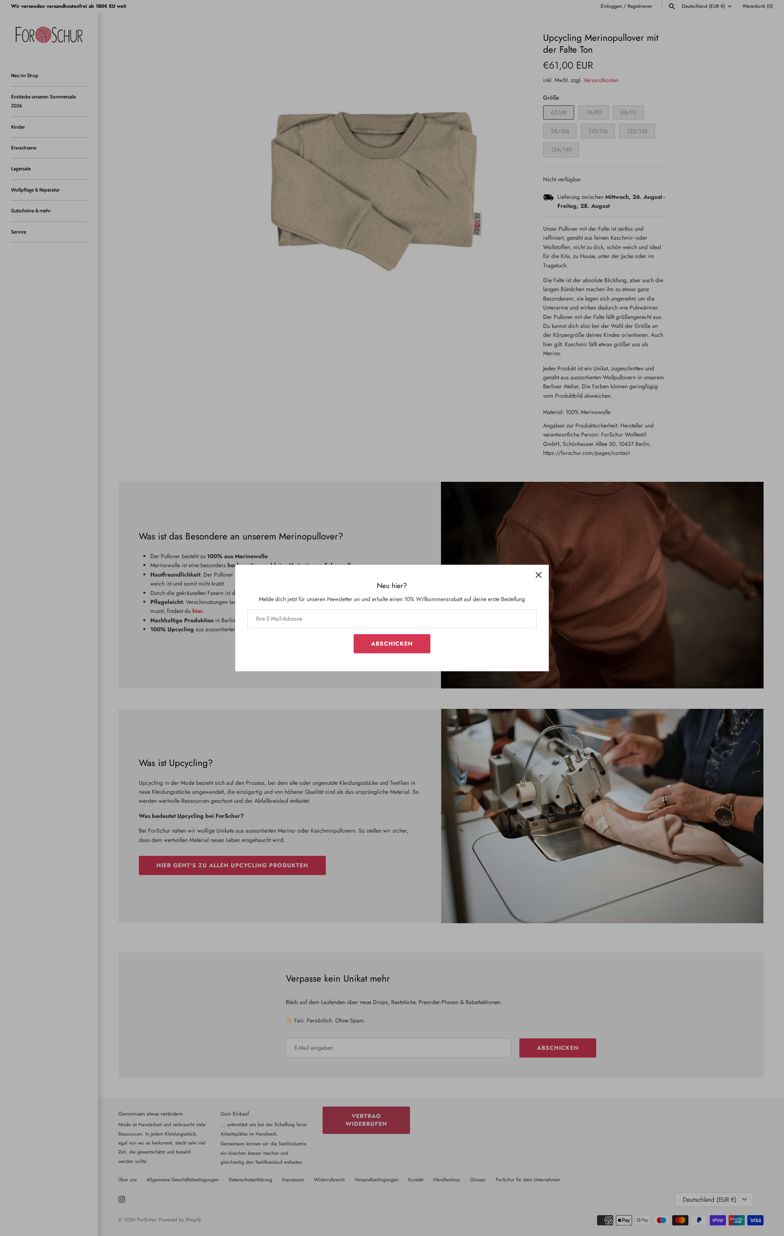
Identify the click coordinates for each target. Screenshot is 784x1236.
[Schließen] (539, 575)
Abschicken (392, 643)
